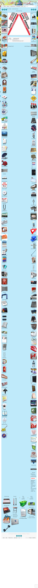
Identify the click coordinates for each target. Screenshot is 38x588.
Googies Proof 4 (11, 46)
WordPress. (34, 537)
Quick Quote (15, 537)
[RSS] (1, 240)
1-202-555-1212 (33, 485)
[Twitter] (1, 238)
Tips (19, 537)
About (6, 537)
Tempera (30, 537)
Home (4, 537)
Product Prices (10, 537)
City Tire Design (27, 46)
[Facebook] (1, 236)
